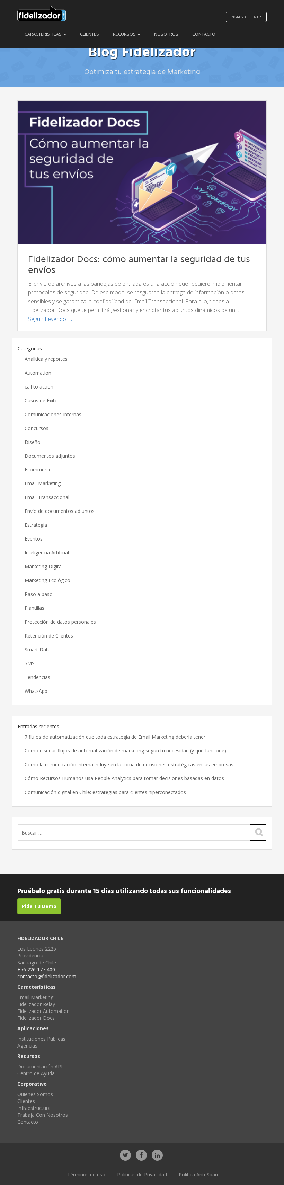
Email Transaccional (47, 497)
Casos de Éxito (41, 400)
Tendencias (37, 677)
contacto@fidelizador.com (46, 976)
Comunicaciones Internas (53, 414)
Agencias (27, 1045)
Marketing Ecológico (47, 580)
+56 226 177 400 (36, 969)
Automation (38, 372)
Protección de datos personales (60, 621)
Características (44, 34)
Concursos (36, 428)
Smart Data (38, 649)
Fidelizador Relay (36, 1004)
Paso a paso (39, 594)
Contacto (203, 34)
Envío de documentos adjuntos (60, 511)
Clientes (89, 34)
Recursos (125, 34)
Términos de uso (86, 1174)
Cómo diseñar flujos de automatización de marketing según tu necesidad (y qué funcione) (125, 750)
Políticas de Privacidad (142, 1174)
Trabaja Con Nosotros (42, 1115)
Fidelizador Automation (43, 1011)
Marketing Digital (44, 566)
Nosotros (166, 34)
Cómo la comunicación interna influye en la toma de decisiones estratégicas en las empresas (129, 764)
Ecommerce (38, 469)
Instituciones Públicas (41, 1038)
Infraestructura (34, 1108)
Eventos (34, 538)
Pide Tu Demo (39, 906)
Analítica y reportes (46, 359)
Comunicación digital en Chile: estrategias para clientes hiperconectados (105, 792)
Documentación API (39, 1066)
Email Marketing (43, 483)
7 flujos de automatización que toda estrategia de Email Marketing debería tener (115, 736)
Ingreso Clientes (246, 16)
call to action (39, 386)
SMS (30, 663)
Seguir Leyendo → (50, 319)
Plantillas (34, 608)
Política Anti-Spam (199, 1174)
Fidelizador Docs (36, 1018)
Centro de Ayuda (36, 1073)
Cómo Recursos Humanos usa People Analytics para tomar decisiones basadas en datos (124, 778)
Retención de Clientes (49, 635)
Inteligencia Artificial (47, 552)
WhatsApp (36, 691)
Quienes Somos (35, 1094)
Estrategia (36, 525)
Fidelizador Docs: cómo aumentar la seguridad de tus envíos (139, 265)
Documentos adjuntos (50, 456)
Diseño (33, 442)
